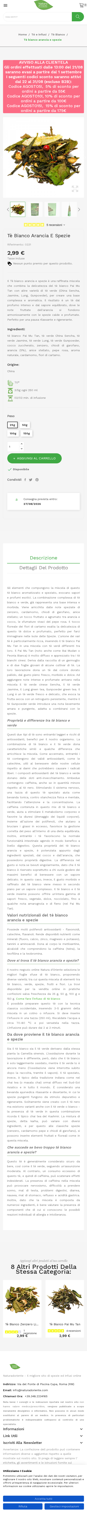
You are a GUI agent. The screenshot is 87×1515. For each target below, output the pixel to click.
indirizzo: (9, 1384)
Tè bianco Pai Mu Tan (64, 1324)
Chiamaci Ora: (13, 1396)
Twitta (31, 480)
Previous (2, 157)
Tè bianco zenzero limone (22, 1324)
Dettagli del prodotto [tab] (43, 568)
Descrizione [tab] (43, 558)
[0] (81, 5)
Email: (7, 1390)
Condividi (25, 480)
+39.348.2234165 (36, 1396)
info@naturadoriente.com (30, 1390)
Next (85, 157)
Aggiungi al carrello (36, 458)
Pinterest (37, 480)
